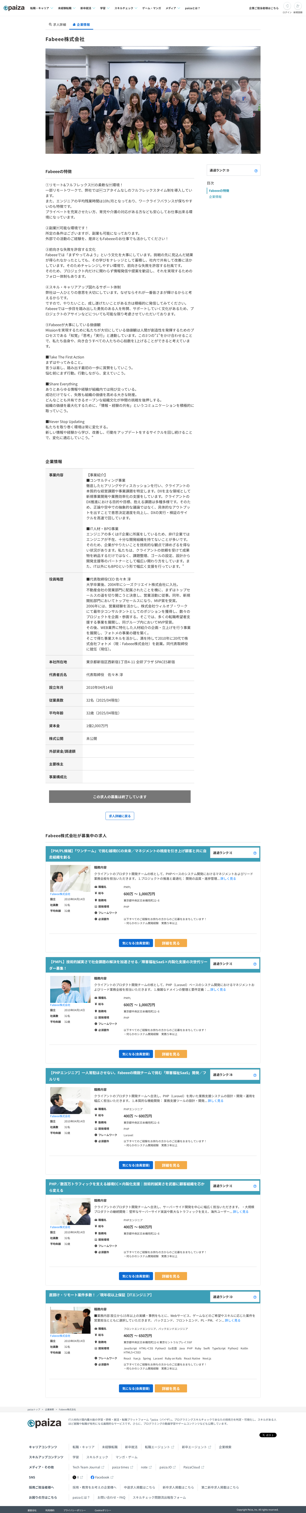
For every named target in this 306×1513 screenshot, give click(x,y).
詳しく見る (228, 878)
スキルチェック (97, 1457)
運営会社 (32, 1510)
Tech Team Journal (86, 1467)
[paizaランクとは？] (256, 170)
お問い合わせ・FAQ (111, 1497)
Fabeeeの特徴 (219, 190)
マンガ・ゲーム (127, 1457)
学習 (76, 1457)
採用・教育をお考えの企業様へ (94, 1487)
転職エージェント (157, 1447)
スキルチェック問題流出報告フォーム (159, 1497)
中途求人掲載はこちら (139, 1487)
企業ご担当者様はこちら (264, 8)
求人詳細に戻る (120, 816)
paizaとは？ (192, 8)
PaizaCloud (191, 1467)
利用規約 (49, 1510)
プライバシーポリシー (74, 1510)
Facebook (102, 1477)
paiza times (120, 1467)
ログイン (287, 12)
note (144, 1467)
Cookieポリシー (103, 1510)
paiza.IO (165, 1467)
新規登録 (297, 12)
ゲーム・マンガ (151, 8)
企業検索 (225, 1447)
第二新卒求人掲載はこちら (220, 1487)
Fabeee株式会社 (60, 894)
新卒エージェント (194, 1447)
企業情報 (215, 196)
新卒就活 (131, 1447)
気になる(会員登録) (136, 943)
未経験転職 (110, 1447)
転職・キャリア (84, 1447)
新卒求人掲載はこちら (178, 1487)
